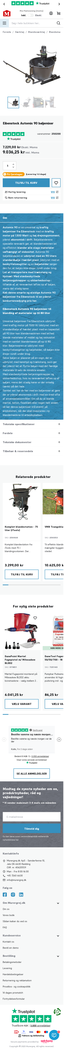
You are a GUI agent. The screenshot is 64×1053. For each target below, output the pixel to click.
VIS (53, 191)
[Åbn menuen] (4, 23)
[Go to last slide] (3, 4)
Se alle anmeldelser (32, 773)
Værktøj (19, 31)
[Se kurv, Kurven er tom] (58, 13)
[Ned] (13, 167)
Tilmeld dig (31, 828)
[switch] (31, 15)
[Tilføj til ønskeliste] (56, 182)
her (17, 839)
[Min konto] (51, 13)
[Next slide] (60, 4)
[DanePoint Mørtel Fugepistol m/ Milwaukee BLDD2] (22, 631)
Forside (7, 31)
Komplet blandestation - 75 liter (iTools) (21, 528)
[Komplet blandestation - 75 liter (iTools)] (22, 502)
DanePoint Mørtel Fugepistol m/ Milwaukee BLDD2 (20, 660)
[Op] (13, 164)
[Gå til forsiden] (8, 13)
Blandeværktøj (36, 31)
